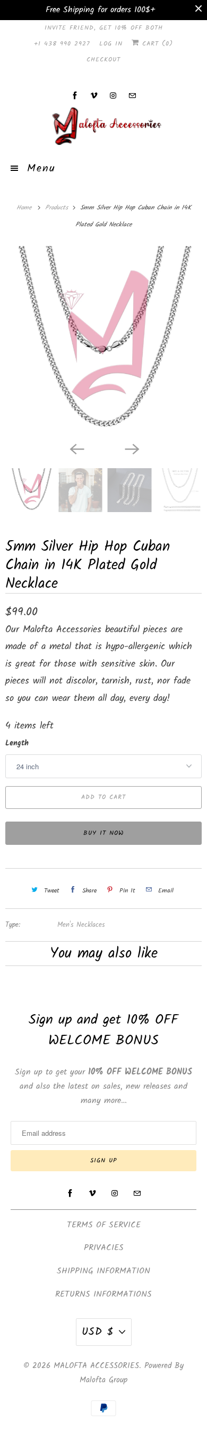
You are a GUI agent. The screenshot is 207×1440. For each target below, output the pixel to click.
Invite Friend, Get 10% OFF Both (104, 28)
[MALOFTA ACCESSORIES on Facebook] (75, 95)
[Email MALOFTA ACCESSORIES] (132, 95)
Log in (111, 44)
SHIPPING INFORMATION (103, 1271)
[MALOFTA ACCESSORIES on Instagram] (113, 95)
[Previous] (76, 448)
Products (58, 208)
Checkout (103, 59)
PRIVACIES (104, 1247)
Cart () (156, 44)
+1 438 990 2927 (62, 44)
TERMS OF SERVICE (104, 1225)
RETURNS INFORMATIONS (103, 1294)
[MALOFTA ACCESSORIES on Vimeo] (94, 95)
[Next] (131, 448)
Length (17, 743)
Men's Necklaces (81, 925)
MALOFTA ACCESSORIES (96, 1366)
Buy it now (103, 833)
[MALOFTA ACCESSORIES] (104, 125)
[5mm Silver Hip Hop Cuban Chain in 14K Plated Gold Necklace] (103, 341)
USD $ (98, 1332)
